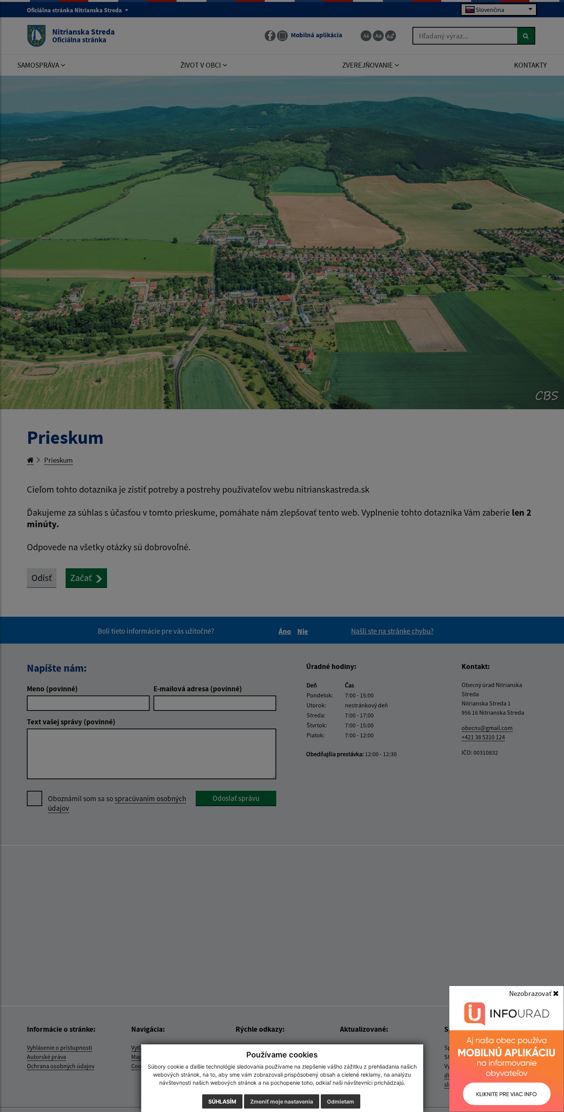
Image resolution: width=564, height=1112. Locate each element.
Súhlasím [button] (222, 1101)
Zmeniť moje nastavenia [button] (281, 1101)
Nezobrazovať (531, 993)
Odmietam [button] (340, 1101)
